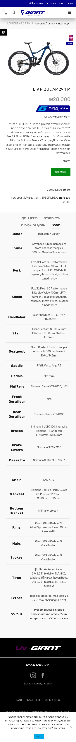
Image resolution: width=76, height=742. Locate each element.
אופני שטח (39, 23)
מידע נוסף (30, 218)
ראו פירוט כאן (18, 728)
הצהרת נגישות (33, 699)
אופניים (51, 23)
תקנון (19, 699)
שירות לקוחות (52, 699)
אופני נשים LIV (31, 197)
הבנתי (39, 736)
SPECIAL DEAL (50, 197)
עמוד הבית (63, 23)
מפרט (56, 225)
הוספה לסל (61, 171)
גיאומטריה (52, 218)
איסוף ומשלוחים (33, 225)
